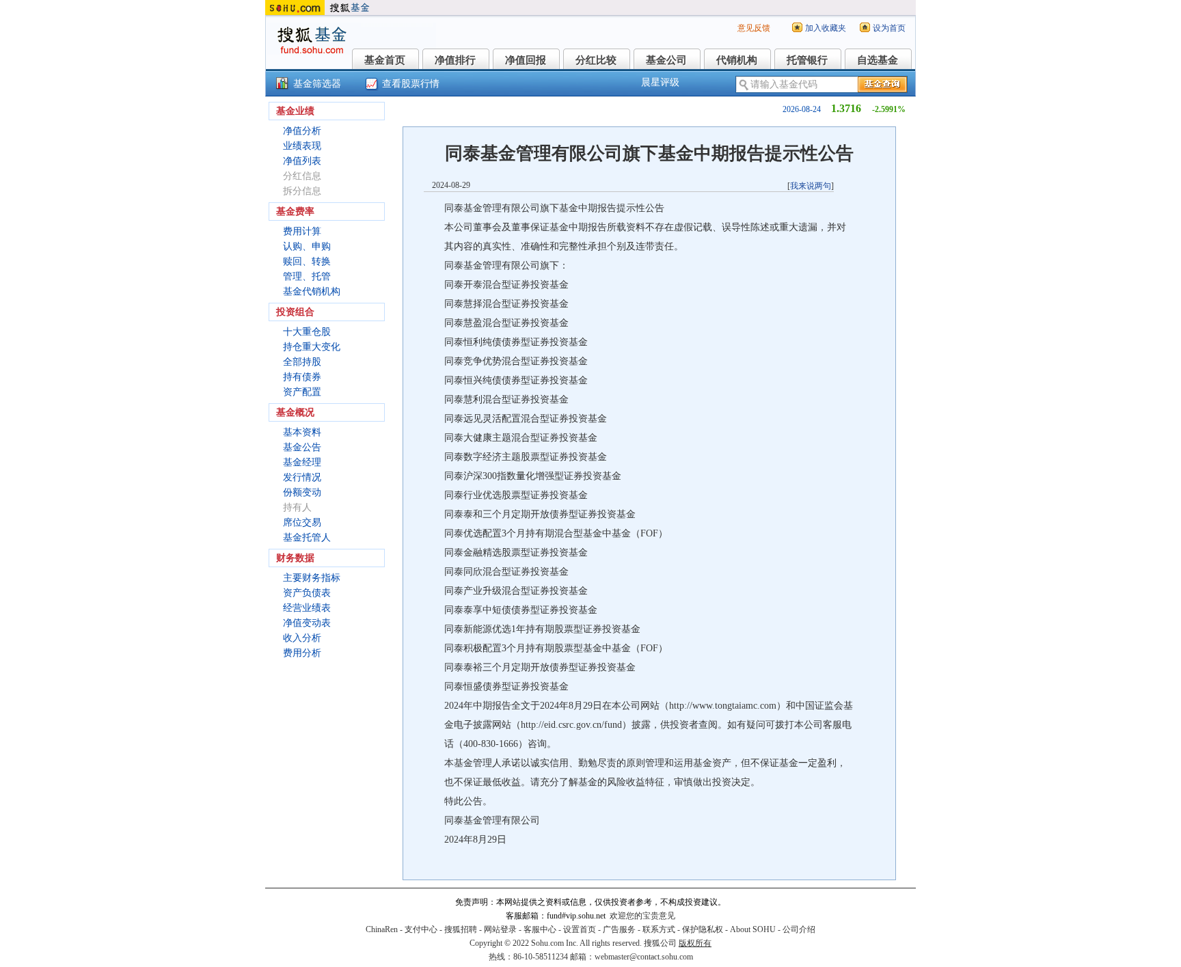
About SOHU (753, 929)
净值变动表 (307, 623)
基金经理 (302, 462)
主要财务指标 (311, 578)
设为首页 (889, 28)
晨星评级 (660, 82)
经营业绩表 (307, 608)
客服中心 (540, 929)
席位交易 (302, 522)
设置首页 (579, 929)
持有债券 (302, 377)
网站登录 (500, 929)
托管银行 (807, 60)
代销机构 (736, 60)
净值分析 (302, 131)
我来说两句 (810, 186)
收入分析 (302, 638)
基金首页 (384, 60)
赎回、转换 (307, 261)
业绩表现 (302, 146)
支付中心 (421, 929)
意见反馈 (753, 28)
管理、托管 (307, 276)
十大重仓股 (307, 332)
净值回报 (525, 60)
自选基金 (877, 60)
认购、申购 (307, 246)
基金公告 (302, 447)
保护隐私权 (702, 929)
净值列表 (302, 161)
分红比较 (595, 60)
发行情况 (302, 477)
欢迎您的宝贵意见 (642, 916)
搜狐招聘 (460, 929)
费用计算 (302, 231)
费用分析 (302, 653)
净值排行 (455, 60)
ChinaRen (382, 929)
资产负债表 (307, 593)
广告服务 (619, 929)
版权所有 (695, 943)
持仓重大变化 (311, 347)
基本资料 (302, 432)
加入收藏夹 (825, 28)
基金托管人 (307, 537)
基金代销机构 (311, 291)
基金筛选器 (317, 84)
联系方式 (658, 929)
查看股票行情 (410, 84)
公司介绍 (799, 929)
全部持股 (302, 362)
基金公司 (666, 60)
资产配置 (302, 392)
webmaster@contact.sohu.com (644, 957)
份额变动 (302, 492)
